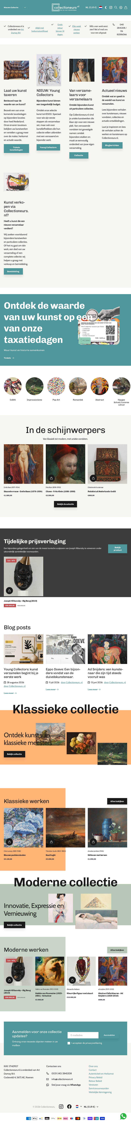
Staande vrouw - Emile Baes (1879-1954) (23, 491)
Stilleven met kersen (97, 855)
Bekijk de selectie (65, 504)
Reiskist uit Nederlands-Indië (102, 491)
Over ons (93, 1066)
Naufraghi (51, 855)
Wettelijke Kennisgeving (100, 1092)
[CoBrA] (13, 386)
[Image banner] (98, 330)
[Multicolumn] (16, 71)
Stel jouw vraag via (66, 1084)
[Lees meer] (110, 7)
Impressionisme (34, 400)
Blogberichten (112, 145)
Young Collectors (48, 147)
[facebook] (69, 1106)
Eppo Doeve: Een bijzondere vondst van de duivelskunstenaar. (63, 673)
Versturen (93, 1084)
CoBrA (13, 400)
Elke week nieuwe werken (76, 29)
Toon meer (25, 8)
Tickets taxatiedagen (16, 148)
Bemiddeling (13, 271)
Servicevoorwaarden (99, 1088)
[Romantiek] (78, 386)
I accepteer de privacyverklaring (86, 1043)
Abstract (99, 400)
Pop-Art (56, 400)
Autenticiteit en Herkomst (101, 1073)
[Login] (120, 7)
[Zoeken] (115, 7)
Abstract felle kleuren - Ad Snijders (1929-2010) (110, 994)
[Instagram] (61, 1106)
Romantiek (78, 400)
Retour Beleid (95, 1081)
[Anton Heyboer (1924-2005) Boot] (16, 183)
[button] (121, 386)
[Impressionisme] (34, 386)
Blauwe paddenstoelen (15, 855)
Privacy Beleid (95, 1077)
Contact (92, 1070)
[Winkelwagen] (125, 7)
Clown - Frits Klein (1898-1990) (60, 491)
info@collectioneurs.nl (62, 1079)
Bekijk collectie (14, 754)
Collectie (78, 155)
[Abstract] (100, 386)
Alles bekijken (117, 801)
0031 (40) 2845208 (62, 1073)
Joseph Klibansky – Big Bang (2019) (20, 601)
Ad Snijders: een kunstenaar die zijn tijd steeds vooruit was (106, 673)
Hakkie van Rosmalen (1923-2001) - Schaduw (48, 994)
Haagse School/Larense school (121, 402)
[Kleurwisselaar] (105, 7)
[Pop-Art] (56, 386)
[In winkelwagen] (9, 478)
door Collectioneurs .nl (14, 686)
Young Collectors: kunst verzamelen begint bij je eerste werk (21, 673)
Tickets (8, 358)
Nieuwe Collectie (11, 7)
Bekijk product (118, 548)
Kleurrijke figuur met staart (80, 993)
